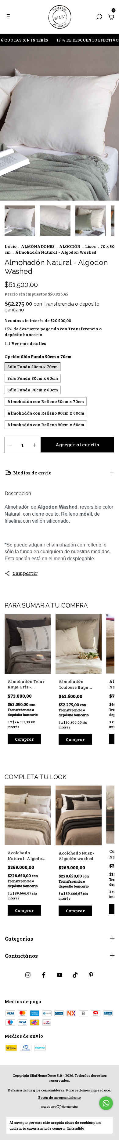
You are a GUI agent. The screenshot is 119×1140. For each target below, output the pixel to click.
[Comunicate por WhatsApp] (106, 1103)
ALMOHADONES (38, 246)
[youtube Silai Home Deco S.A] (60, 975)
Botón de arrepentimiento (59, 1097)
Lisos (90, 246)
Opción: (38, 356)
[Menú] (9, 17)
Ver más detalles (28, 343)
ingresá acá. (101, 1089)
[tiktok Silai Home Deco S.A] (75, 975)
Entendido (75, 1128)
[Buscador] (99, 17)
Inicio (10, 246)
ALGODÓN (70, 246)
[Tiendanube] (60, 1107)
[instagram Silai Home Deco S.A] (28, 975)
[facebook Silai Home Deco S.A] (44, 975)
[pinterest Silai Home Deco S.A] (91, 975)
